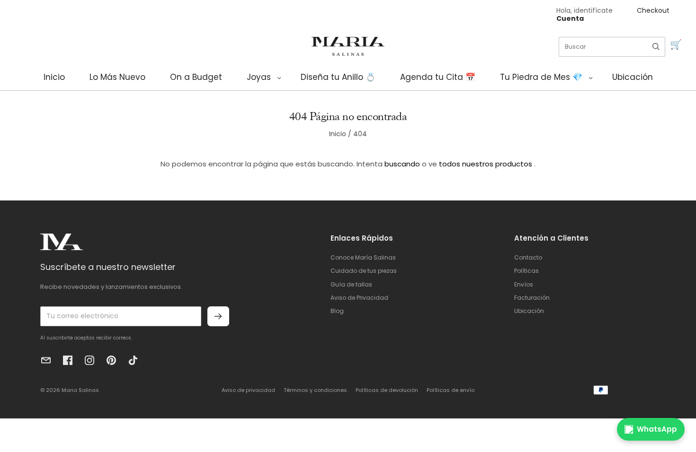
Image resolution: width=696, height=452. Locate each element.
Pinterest (111, 360)
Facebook (67, 360)
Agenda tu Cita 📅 (437, 77)
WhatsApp (657, 429)
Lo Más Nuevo (117, 77)
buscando (402, 164)
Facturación (532, 298)
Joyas (259, 77)
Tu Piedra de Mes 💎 (541, 77)
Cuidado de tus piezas (363, 271)
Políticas (526, 271)
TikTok (133, 360)
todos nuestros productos (485, 164)
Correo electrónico (46, 360)
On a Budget (196, 77)
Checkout (653, 10)
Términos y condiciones (315, 390)
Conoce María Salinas (363, 257)
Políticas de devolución (387, 390)
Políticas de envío (450, 390)
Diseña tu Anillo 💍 (338, 77)
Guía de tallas (351, 284)
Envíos (523, 284)
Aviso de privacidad (248, 390)
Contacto (528, 257)
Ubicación (632, 77)
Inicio (54, 77)
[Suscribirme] (218, 316)
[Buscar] (656, 47)
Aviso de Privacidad (359, 298)
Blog (337, 311)
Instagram (89, 360)
